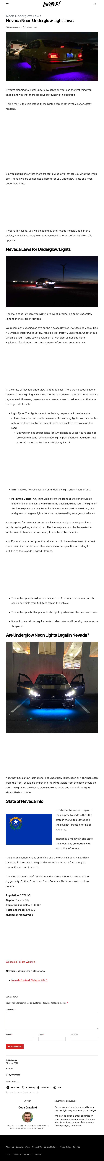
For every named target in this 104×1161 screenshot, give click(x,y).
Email (41, 1035)
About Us (10, 1147)
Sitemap (76, 1147)
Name (9, 1035)
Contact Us (37, 1147)
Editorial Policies (51, 1147)
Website (74, 1035)
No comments (14, 27)
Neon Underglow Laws (23, 16)
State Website (27, 961)
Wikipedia (11, 961)
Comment (11, 1009)
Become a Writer (23, 1147)
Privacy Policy (65, 1147)
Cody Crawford (13, 1075)
